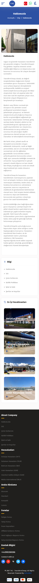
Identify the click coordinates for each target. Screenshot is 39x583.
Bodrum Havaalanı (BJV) (10, 466)
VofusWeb (28, 573)
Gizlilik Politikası (12, 282)
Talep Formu (6, 522)
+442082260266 (8, 552)
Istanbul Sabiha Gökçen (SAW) (12, 475)
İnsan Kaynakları (7, 526)
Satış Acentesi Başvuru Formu (12, 540)
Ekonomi (4, 491)
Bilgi (18, 18)
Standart (4, 496)
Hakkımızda (9, 56)
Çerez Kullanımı (12, 278)
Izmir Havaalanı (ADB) (19, 392)
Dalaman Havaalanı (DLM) (11, 461)
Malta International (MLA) (11, 480)
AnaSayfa (11, 18)
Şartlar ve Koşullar (13, 291)
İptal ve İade (10, 287)
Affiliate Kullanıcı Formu (10, 531)
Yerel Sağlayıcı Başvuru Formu (12, 535)
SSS (7, 274)
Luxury (3, 505)
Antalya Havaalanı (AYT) (10, 457)
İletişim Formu (6, 517)
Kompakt (4, 501)
